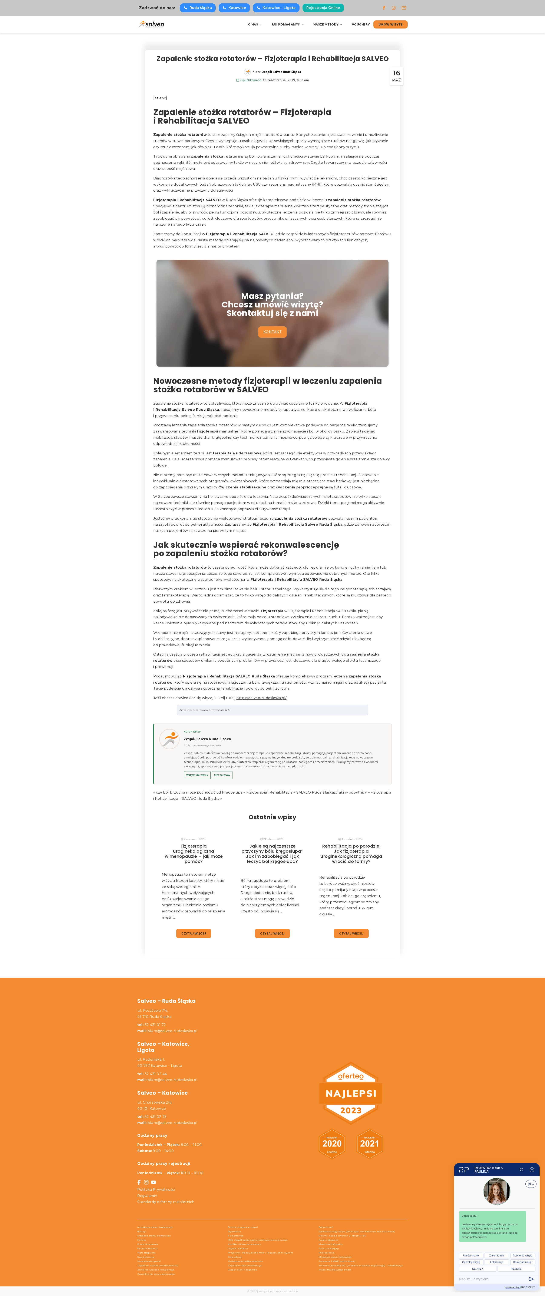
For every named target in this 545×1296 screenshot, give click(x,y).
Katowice (237, 8)
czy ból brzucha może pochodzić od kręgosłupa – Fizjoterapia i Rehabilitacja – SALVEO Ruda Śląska (245, 792)
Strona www (222, 775)
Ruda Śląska (201, 8)
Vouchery (361, 24)
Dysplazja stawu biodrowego (154, 1235)
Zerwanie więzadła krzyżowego (155, 1269)
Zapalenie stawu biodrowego (245, 1265)
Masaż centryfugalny (331, 1244)
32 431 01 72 (151, 1025)
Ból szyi (141, 1231)
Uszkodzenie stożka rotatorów (245, 1261)
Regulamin (147, 1196)
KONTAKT (272, 332)
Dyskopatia (234, 1231)
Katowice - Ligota (279, 8)
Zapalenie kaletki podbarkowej (337, 1261)
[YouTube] (153, 1182)
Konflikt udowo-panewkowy (244, 1244)
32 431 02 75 (152, 1117)
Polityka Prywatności (156, 1190)
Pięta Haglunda (146, 1252)
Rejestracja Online (323, 8)
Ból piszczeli (326, 1227)
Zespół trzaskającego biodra (335, 1269)
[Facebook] (384, 8)
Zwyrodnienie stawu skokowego (156, 1274)
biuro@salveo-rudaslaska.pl (172, 1031)
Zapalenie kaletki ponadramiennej (157, 1265)
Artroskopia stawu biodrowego (155, 1227)
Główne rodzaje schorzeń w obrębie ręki (342, 1235)
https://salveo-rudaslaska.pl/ (261, 698)
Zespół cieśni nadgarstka (242, 1269)
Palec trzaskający (329, 1248)
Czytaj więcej (193, 933)
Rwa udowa (235, 1257)
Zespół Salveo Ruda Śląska (207, 739)
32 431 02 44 (152, 1074)
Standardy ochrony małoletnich (166, 1202)
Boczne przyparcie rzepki (243, 1227)
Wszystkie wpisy (197, 775)
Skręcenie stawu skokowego (335, 1257)
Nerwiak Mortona (147, 1248)
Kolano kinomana (147, 1244)
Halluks (141, 1240)
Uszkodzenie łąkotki (149, 1261)
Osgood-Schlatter (238, 1248)
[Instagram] (393, 7)
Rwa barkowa (327, 1252)
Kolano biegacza (328, 1240)
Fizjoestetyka (235, 1235)
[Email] (404, 8)
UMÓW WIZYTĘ (391, 24)
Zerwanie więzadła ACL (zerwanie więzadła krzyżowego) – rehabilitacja (361, 1265)
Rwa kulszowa (145, 1257)
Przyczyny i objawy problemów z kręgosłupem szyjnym (260, 1252)
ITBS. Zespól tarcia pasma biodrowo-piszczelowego (257, 1240)
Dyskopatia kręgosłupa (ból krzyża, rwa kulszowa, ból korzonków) (357, 1231)
